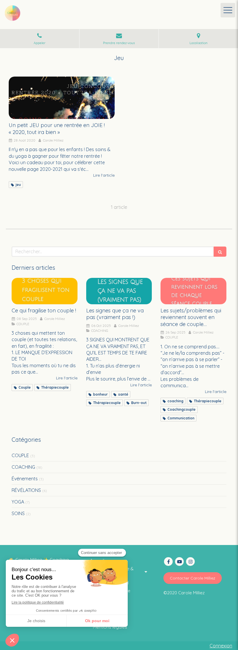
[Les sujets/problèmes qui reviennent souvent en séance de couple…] (193, 291)
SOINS (18, 513)
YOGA (18, 502)
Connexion (221, 646)
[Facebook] (168, 561)
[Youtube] (179, 561)
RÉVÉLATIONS (26, 490)
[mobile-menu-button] (228, 10)
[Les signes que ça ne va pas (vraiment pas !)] (119, 291)
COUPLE (20, 455)
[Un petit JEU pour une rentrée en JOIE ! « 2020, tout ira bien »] (62, 98)
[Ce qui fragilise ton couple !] (44, 291)
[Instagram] (190, 561)
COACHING (23, 467)
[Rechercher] (220, 252)
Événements (25, 478)
